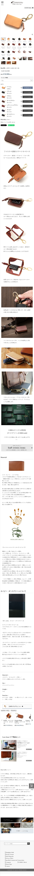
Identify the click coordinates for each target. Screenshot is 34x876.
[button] (2, 720)
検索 (28, 843)
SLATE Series (28, 7)
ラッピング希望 (5, 77)
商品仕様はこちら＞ (6, 119)
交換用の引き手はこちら (15, 706)
